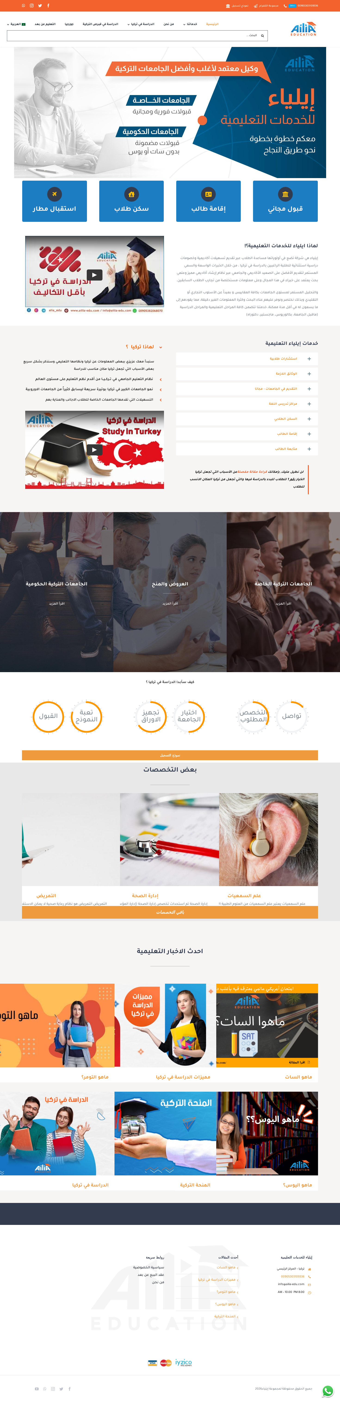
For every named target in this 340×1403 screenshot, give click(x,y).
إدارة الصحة (152, 839)
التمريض (53, 839)
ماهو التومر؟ (49, 1025)
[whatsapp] (23, 5)
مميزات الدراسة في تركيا (151, 1025)
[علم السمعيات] (244, 839)
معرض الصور (237, 839)
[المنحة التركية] (144, 1133)
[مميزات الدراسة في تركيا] (144, 1025)
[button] (247, 358)
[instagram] (32, 5)
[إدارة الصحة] (145, 839)
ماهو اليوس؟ (253, 1133)
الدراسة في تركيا (49, 1133)
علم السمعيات (251, 839)
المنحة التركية (151, 1133)
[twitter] (40, 5)
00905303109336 (292, 1277)
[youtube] (37, 1389)
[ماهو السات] (246, 1025)
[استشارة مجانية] (327, 1390)
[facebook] (48, 5)
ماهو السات (253, 1025)
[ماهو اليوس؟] (246, 1133)
